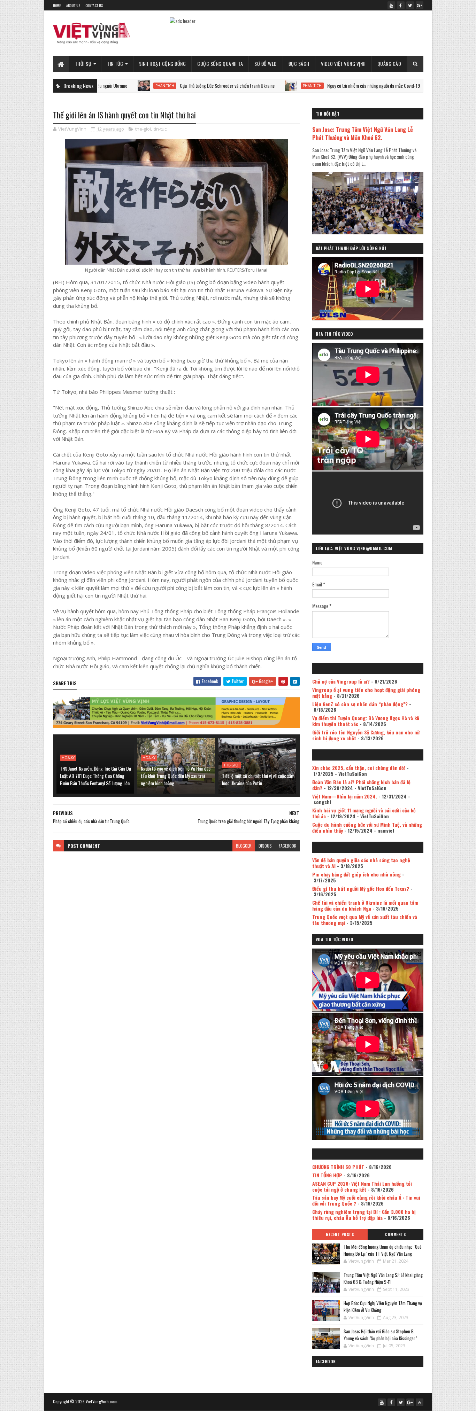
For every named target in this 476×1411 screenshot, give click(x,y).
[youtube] (391, 5)
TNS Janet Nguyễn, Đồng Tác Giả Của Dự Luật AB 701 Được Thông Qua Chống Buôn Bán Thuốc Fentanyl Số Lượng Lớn (95, 776)
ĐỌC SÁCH (299, 63)
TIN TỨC (115, 63)
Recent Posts (340, 1234)
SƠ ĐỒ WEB (265, 63)
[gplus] (419, 5)
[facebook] (401, 5)
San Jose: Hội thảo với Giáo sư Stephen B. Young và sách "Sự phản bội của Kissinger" (380, 1335)
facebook (287, 846)
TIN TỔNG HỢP (327, 1175)
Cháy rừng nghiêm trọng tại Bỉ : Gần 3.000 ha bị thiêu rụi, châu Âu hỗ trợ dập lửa (364, 1214)
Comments (395, 1234)
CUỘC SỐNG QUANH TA (220, 63)
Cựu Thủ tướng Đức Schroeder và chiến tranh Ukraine (185, 85)
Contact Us (94, 5)
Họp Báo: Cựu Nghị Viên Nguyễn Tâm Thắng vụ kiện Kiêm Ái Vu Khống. (383, 1306)
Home (57, 5)
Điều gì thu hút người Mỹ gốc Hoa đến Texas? (360, 888)
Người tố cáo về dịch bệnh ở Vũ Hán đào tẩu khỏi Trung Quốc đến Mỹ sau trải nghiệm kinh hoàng (175, 776)
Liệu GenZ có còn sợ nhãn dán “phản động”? (360, 704)
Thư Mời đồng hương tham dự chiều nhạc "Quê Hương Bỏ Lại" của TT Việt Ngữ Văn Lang (383, 1250)
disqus (265, 846)
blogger (244, 846)
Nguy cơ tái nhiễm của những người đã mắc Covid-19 (331, 85)
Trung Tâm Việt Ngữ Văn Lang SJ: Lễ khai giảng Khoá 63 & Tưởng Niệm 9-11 (383, 1278)
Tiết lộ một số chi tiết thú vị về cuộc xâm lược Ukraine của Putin (258, 779)
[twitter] (410, 5)
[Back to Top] (419, 1402)
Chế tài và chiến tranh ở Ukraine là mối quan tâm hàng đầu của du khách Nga (365, 905)
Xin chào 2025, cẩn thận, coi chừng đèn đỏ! (358, 767)
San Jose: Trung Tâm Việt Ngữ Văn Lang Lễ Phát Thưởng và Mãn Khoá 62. (362, 133)
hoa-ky (68, 757)
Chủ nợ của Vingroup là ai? (341, 681)
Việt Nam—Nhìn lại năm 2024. (344, 796)
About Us (73, 5)
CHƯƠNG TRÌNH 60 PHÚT (338, 1166)
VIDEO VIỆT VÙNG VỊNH (343, 63)
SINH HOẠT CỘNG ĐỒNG (162, 63)
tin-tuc (160, 129)
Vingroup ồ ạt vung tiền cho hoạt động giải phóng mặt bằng (366, 692)
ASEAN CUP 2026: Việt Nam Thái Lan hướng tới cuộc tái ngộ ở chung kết (362, 1186)
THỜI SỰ (83, 63)
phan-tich (123, 85)
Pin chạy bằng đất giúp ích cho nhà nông (356, 874)
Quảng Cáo (389, 63)
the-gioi (143, 129)
